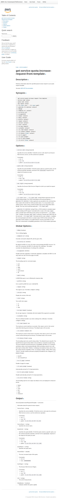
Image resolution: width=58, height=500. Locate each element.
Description (6, 21)
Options (5, 24)
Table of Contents (9, 15)
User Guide (32, 2)
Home (25, 2)
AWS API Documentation (27, 88)
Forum (38, 2)
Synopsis (5, 22)
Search (14, 36)
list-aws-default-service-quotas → (47, 7)
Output (4, 27)
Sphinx (54, 497)
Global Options (6, 25)
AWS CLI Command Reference (12, 2)
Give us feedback (6, 48)
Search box (4, 33)
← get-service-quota (33, 7)
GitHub (44, 2)
